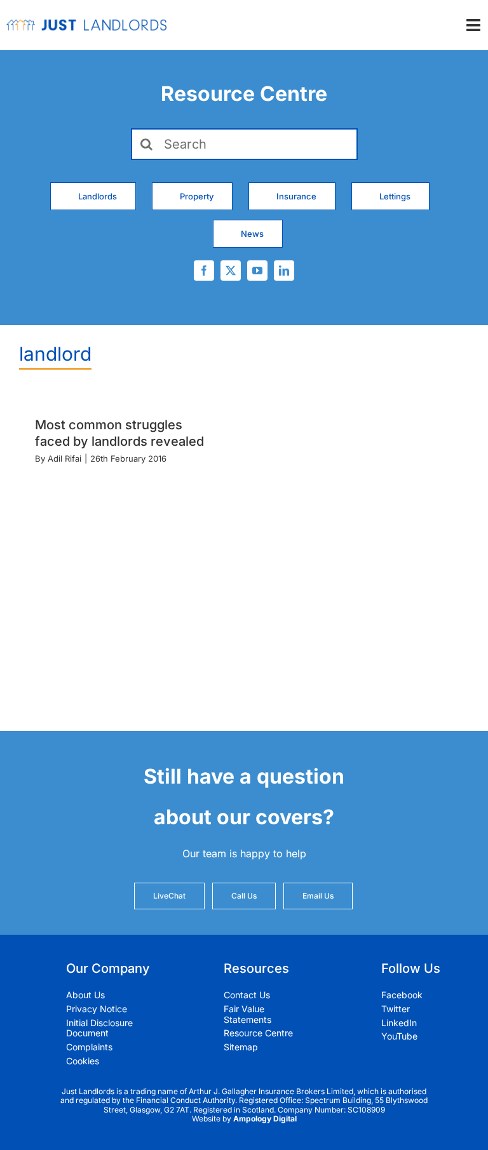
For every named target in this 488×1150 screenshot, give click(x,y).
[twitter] (230, 270)
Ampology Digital (265, 1118)
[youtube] (257, 270)
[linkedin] (284, 270)
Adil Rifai (64, 458)
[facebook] (204, 270)
